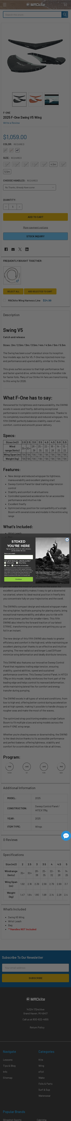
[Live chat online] (66, 836)
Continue (18, 579)
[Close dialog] (67, 539)
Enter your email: (9, 553)
